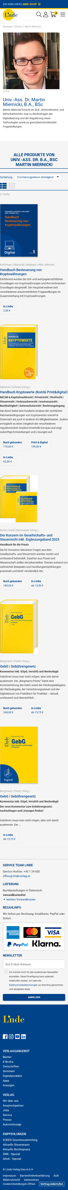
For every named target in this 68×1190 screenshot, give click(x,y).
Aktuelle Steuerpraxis (16, 1144)
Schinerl (16, 387)
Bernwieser (22, 530)
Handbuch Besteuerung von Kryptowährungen (21, 272)
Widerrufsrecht (11, 1179)
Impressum (9, 1175)
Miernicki (19, 264)
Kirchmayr (6, 264)
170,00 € (12, 444)
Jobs (6, 1110)
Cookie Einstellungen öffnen (19, 1183)
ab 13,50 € (37, 583)
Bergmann (6, 661)
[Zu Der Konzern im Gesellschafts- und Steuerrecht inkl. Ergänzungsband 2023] (19, 498)
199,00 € (39, 444)
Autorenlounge (12, 1124)
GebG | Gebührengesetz (18, 666)
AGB (56, 1175)
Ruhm (3, 530)
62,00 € (8, 459)
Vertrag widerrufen (51, 1183)
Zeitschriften (11, 1066)
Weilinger (31, 264)
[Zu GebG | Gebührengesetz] (19, 626)
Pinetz (17, 661)
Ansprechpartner (13, 1105)
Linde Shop (29, 4)
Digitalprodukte (12, 1076)
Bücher (7, 1057)
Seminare (9, 1071)
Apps (6, 1080)
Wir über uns (11, 1101)
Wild (40, 264)
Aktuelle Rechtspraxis (16, 1149)
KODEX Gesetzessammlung (20, 1140)
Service (7, 1115)
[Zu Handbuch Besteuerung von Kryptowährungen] (19, 230)
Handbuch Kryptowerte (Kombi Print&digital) (33, 392)
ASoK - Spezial (12, 1159)
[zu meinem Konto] (45, 15)
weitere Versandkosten (21, 899)
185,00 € (12, 583)
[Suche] (39, 15)
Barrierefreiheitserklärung (35, 1175)
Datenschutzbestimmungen (23, 985)
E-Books (8, 1061)
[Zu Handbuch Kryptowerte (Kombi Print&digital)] (19, 351)
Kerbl (12, 530)
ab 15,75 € (37, 710)
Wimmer (49, 264)
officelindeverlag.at (16, 876)
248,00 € (12, 710)
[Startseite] (10, 14)
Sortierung (6, 177)
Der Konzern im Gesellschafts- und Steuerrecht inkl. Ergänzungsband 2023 (29, 537)
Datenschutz (31, 1179)
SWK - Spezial (11, 1154)
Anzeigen (8, 1085)
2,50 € (8, 308)
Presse (7, 1119)
